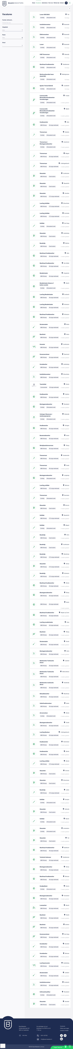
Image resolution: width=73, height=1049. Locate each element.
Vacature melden (64, 1030)
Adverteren (45, 3)
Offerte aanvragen (64, 1028)
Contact (62, 3)
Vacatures (38, 3)
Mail (70, 1047)
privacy (42, 1046)
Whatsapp (65, 1047)
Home (33, 3)
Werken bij (56, 3)
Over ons (50, 3)
